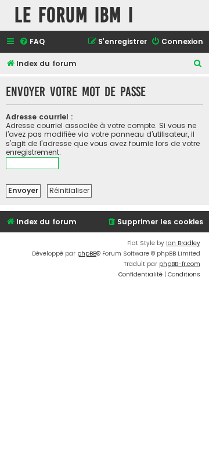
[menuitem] (32, 42)
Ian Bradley (183, 243)
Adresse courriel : (39, 117)
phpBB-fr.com (179, 264)
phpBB (86, 253)
